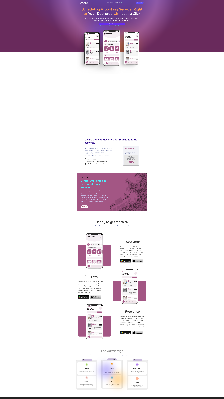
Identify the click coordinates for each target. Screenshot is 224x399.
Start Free (112, 23)
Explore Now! (84, 206)
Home (103, 2)
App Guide (110, 2)
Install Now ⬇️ (118, 2)
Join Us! (131, 162)
